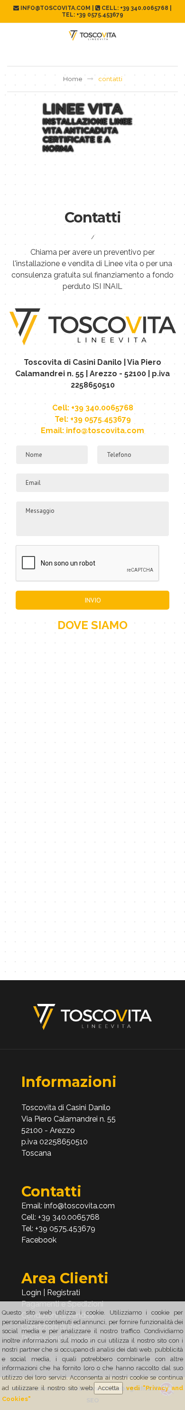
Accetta (108, 1387)
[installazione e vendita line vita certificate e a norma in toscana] (92, 1017)
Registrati (63, 1292)
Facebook (38, 1239)
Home (73, 79)
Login (31, 1292)
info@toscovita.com (105, 430)
